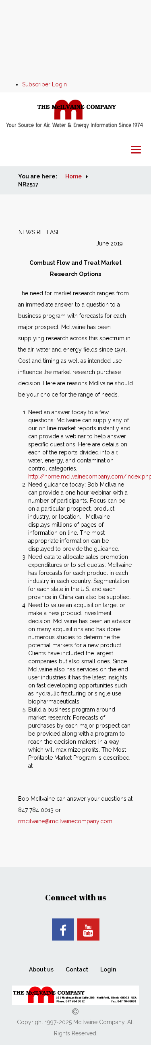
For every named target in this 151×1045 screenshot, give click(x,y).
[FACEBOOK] (63, 929)
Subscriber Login (44, 84)
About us (41, 969)
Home (73, 176)
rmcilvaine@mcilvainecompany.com (65, 821)
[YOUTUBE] (88, 929)
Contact (77, 969)
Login (108, 969)
